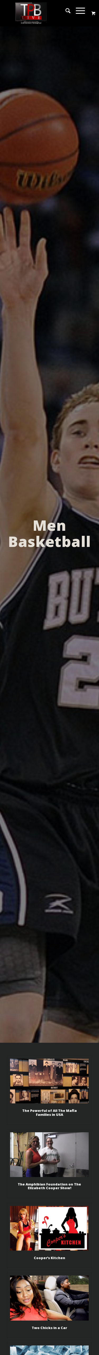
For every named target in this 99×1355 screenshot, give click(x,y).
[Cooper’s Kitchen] (49, 1228)
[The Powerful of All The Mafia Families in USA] (49, 1081)
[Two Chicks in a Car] (49, 1298)
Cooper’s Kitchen (49, 1257)
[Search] (65, 10)
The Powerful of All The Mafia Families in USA (49, 1112)
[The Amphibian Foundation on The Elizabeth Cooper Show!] (49, 1154)
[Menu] (77, 10)
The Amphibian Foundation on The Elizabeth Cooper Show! (49, 1186)
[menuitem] (65, 10)
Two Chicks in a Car (49, 1327)
